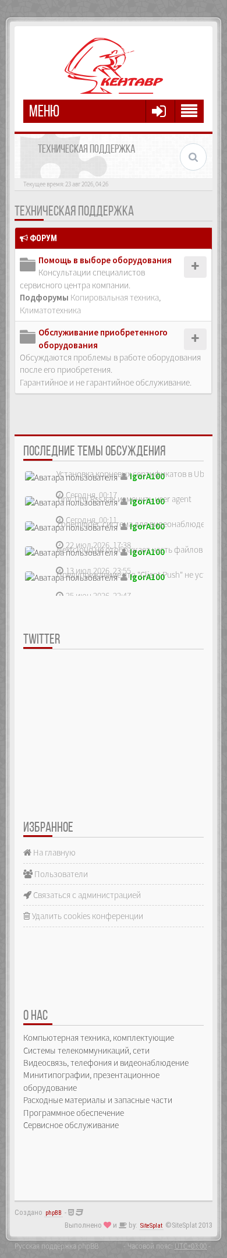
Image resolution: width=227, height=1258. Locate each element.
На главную (53, 852)
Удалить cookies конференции (86, 915)
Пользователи (60, 873)
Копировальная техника (114, 297)
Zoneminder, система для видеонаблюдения (137, 523)
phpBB (53, 1213)
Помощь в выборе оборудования (105, 260)
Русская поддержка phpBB (56, 1245)
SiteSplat (151, 1225)
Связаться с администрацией (86, 894)
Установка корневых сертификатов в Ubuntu (138, 473)
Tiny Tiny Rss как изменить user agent (123, 498)
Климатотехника (50, 310)
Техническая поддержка (74, 212)
